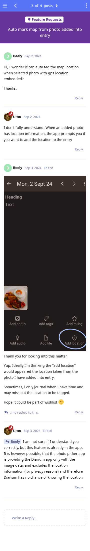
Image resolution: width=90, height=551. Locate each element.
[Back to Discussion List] (15, 6)
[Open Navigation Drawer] (5, 6)
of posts (42, 5)
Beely (15, 441)
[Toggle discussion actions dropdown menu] (85, 6)
